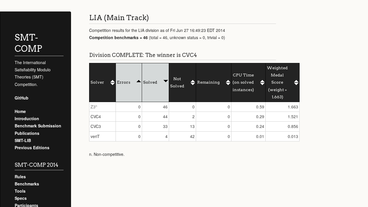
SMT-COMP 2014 (36, 165)
